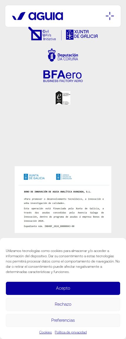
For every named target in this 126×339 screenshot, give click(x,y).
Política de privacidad (71, 332)
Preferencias (63, 320)
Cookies (45, 332)
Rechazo (63, 304)
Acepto (63, 288)
